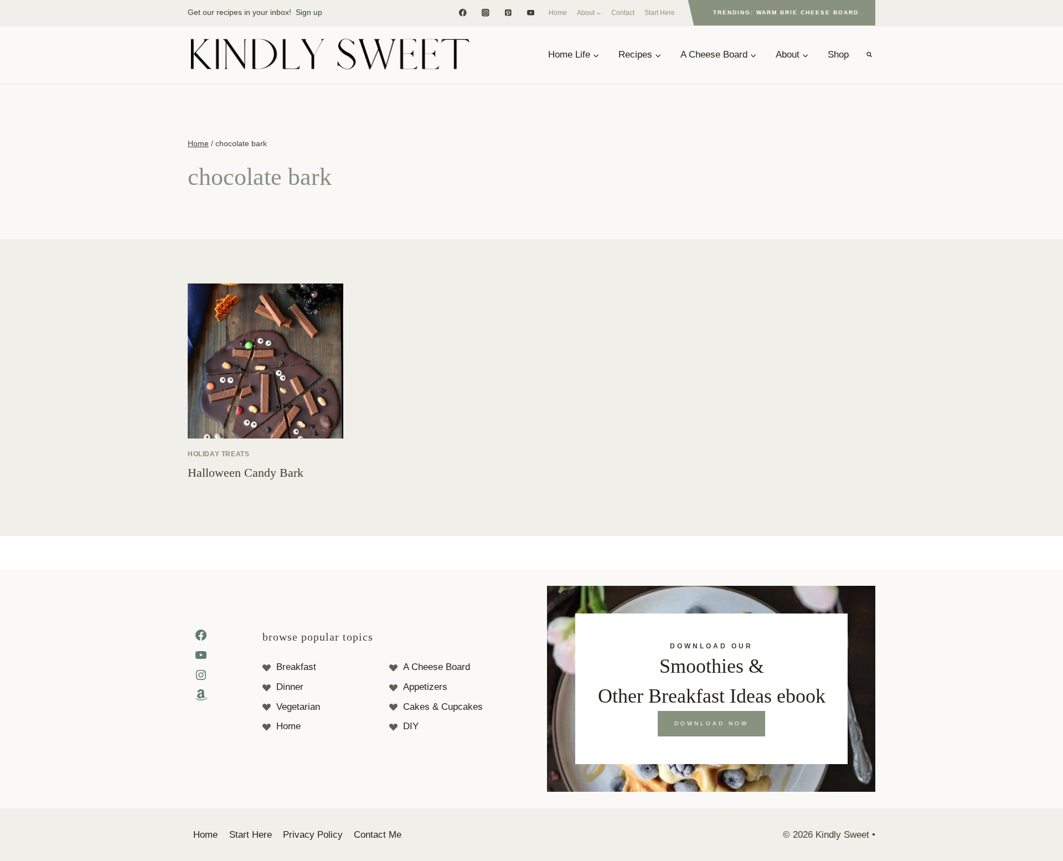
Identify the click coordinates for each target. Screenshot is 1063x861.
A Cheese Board (436, 667)
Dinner (289, 687)
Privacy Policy (313, 834)
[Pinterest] (507, 12)
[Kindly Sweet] (329, 54)
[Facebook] (462, 12)
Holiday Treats (218, 454)
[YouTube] (530, 12)
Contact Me (377, 834)
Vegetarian (298, 707)
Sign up (309, 12)
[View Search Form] (869, 54)
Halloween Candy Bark (245, 473)
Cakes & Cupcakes (443, 707)
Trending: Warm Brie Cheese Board (786, 12)
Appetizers (425, 687)
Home (558, 13)
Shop (838, 54)
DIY (411, 726)
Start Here (659, 13)
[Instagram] (485, 12)
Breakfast (296, 667)
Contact (622, 13)
